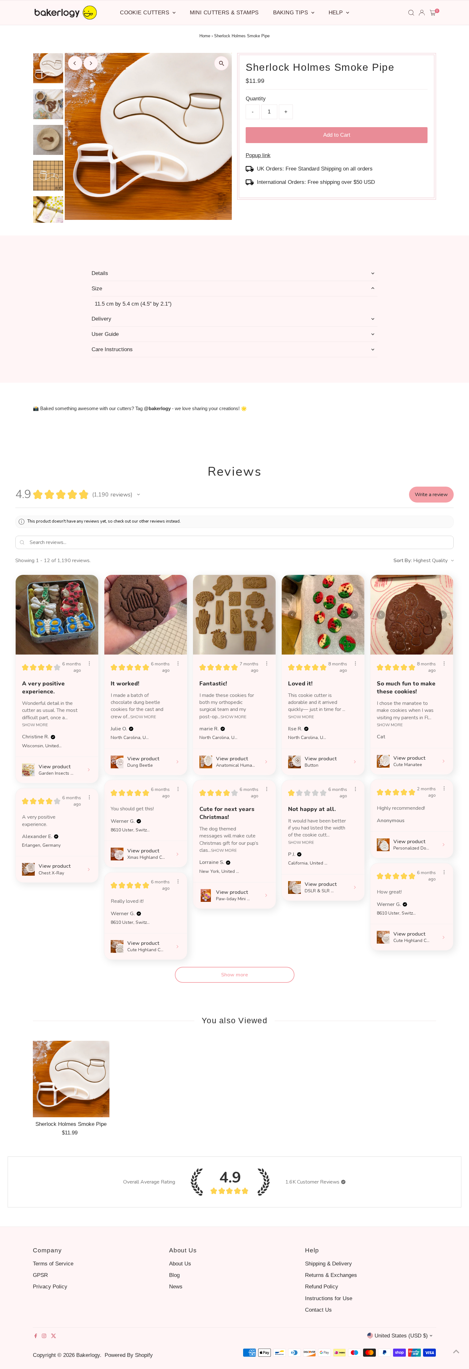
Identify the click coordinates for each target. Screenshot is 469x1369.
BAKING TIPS (291, 13)
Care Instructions (112, 349)
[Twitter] (53, 1336)
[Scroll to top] (456, 1351)
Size (97, 289)
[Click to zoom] (221, 63)
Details (100, 273)
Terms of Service (53, 1264)
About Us (180, 1264)
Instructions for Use (328, 1298)
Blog (174, 1275)
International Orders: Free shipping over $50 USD (316, 182)
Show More (35, 724)
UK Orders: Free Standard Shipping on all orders (315, 169)
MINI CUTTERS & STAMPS (224, 13)
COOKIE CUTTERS (145, 13)
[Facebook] (36, 1336)
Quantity (256, 99)
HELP (337, 13)
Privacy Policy (50, 1287)
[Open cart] (432, 13)
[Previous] (75, 63)
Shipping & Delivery (328, 1264)
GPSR (40, 1275)
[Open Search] (411, 13)
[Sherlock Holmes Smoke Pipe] (71, 1079)
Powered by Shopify (129, 1355)
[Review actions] (89, 663)
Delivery (101, 319)
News (175, 1287)
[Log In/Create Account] (422, 13)
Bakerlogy (88, 1355)
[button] (138, 494)
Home (204, 35)
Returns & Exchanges (331, 1275)
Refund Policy (321, 1287)
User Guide (105, 334)
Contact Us (318, 1310)
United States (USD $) (401, 1336)
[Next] (91, 63)
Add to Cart (336, 135)
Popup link (258, 155)
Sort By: (402, 560)
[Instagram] (44, 1336)
